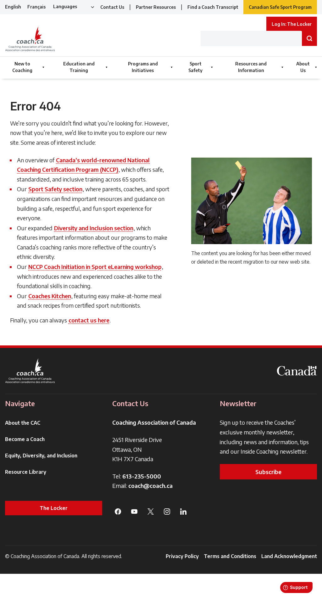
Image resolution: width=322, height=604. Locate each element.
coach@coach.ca (150, 485)
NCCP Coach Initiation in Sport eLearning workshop (95, 266)
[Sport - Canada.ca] (297, 370)
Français (36, 6)
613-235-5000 (141, 476)
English (13, 6)
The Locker (54, 508)
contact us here (89, 320)
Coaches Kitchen (49, 295)
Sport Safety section (55, 189)
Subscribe (268, 471)
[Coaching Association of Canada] (30, 370)
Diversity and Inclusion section (93, 228)
